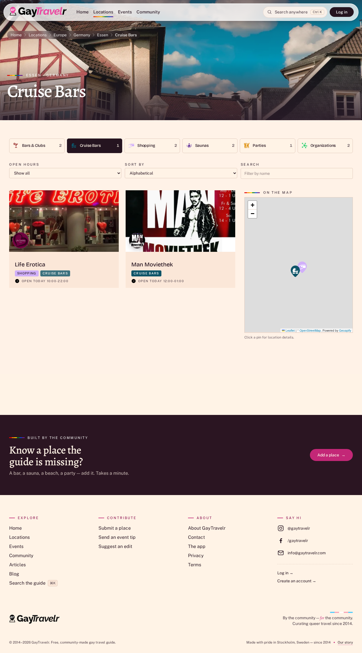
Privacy (196, 555)
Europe (60, 35)
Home (82, 11)
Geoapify (345, 330)
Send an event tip (117, 537)
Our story (345, 642)
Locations (103, 11)
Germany (82, 35)
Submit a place (114, 528)
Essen (102, 35)
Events (125, 11)
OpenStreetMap (310, 330)
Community (148, 11)
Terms (194, 564)
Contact (196, 537)
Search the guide (32, 583)
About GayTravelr (206, 528)
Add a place (331, 455)
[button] (302, 267)
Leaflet (290, 330)
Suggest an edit (115, 546)
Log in (341, 12)
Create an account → (296, 581)
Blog (14, 574)
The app (196, 546)
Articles (17, 564)
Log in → (285, 573)
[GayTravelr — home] (34, 619)
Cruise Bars (126, 35)
